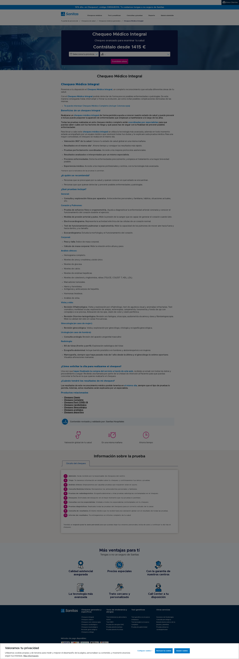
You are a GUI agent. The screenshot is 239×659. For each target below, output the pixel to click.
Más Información (30, 656)
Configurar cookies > (144, 651)
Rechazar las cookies (163, 651)
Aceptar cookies (182, 651)
